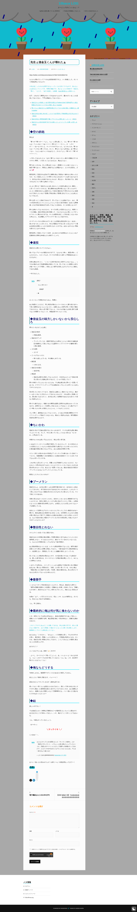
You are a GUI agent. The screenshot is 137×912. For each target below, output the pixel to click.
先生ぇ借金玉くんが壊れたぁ (48, 62)
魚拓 (34, 116)
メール (57, 831)
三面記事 (94, 157)
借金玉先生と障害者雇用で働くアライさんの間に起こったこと (52, 119)
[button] (133, 908)
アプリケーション (97, 124)
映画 (93, 176)
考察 (93, 199)
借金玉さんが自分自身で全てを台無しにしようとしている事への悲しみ (54, 122)
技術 (93, 173)
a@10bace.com (99, 227)
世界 (93, 161)
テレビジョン (95, 146)
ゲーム (94, 135)
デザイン (94, 142)
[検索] (111, 91)
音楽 (93, 203)
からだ (94, 131)
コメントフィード (30, 893)
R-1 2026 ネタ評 (95, 80)
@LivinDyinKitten (100, 230)
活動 (93, 191)
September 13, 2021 (60, 755)
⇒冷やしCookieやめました (91, 11)
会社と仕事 (95, 165)
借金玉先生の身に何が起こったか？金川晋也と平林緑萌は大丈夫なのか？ (55, 113)
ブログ (94, 154)
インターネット (61, 69)
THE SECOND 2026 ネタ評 (99, 74)
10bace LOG (68, 3)
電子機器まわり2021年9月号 (39, 795)
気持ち (94, 188)
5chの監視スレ (63, 91)
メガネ (33, 69)
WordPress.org (29, 897)
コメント (32, 812)
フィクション (95, 150)
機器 (93, 184)
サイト (31, 840)
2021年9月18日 (44, 69)
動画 (93, 169)
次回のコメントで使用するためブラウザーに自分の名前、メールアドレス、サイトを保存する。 (54, 849)
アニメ (94, 120)
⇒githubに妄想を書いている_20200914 (49, 11)
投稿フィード (29, 890)
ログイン (27, 886)
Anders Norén (79, 908)
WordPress (64, 908)
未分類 (94, 180)
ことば (94, 139)
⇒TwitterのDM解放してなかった (71, 11)
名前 (30, 831)
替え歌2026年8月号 (96, 69)
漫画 (93, 195)
